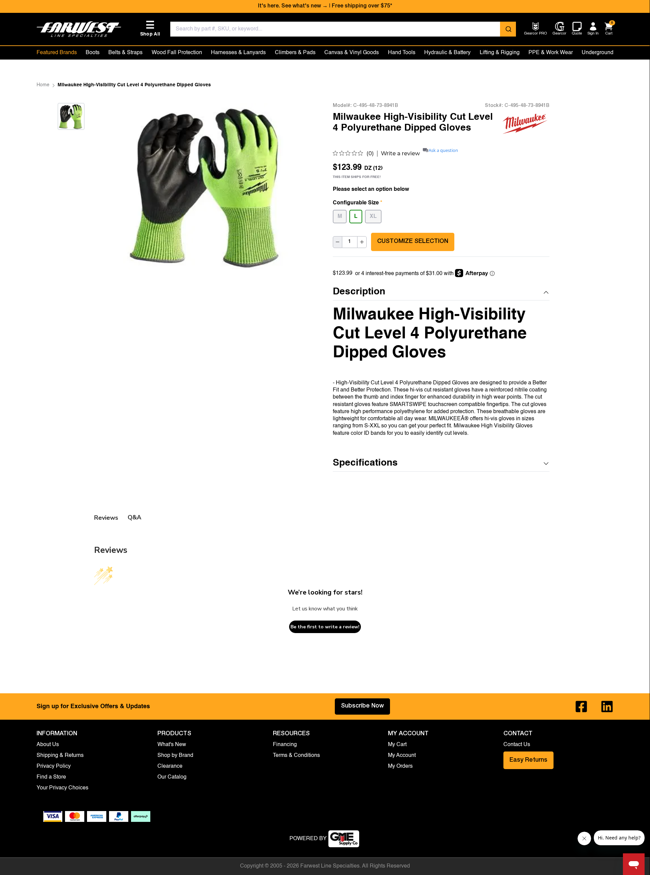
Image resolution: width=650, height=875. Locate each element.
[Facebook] (581, 706)
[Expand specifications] (546, 463)
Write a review (400, 154)
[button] (441, 292)
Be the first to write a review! (325, 627)
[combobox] (343, 29)
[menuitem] (535, 34)
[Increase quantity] (362, 242)
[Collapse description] (546, 292)
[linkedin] (607, 706)
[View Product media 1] (71, 116)
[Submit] (508, 29)
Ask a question (443, 150)
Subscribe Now (362, 706)
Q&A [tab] (134, 517)
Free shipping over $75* (362, 6)
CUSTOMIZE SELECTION (412, 242)
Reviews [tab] (106, 518)
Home (43, 85)
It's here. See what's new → (293, 6)
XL (373, 216)
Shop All (150, 29)
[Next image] (71, 138)
